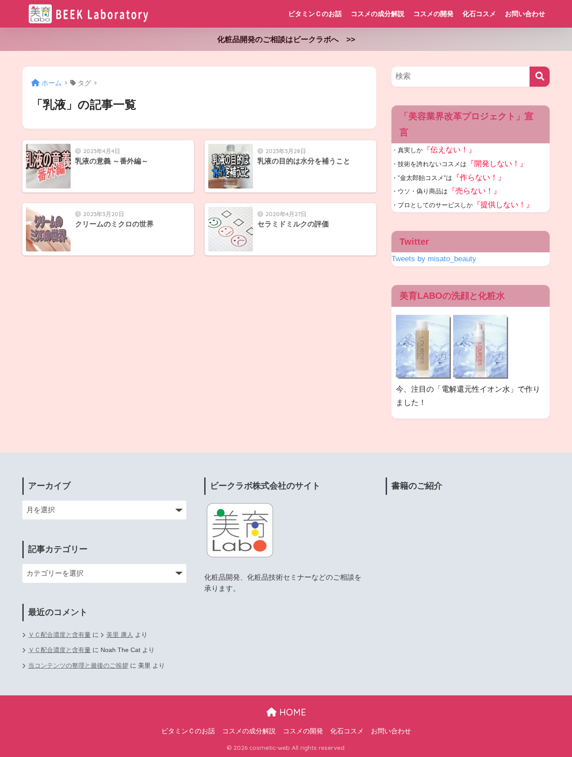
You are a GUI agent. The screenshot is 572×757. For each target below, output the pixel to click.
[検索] (540, 77)
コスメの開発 (433, 13)
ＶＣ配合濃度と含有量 (59, 635)
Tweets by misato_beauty (433, 259)
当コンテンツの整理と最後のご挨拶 (78, 665)
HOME (291, 712)
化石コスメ (479, 13)
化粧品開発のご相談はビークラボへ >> (286, 39)
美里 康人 (119, 635)
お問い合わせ (525, 13)
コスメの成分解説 (377, 13)
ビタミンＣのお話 (315, 13)
